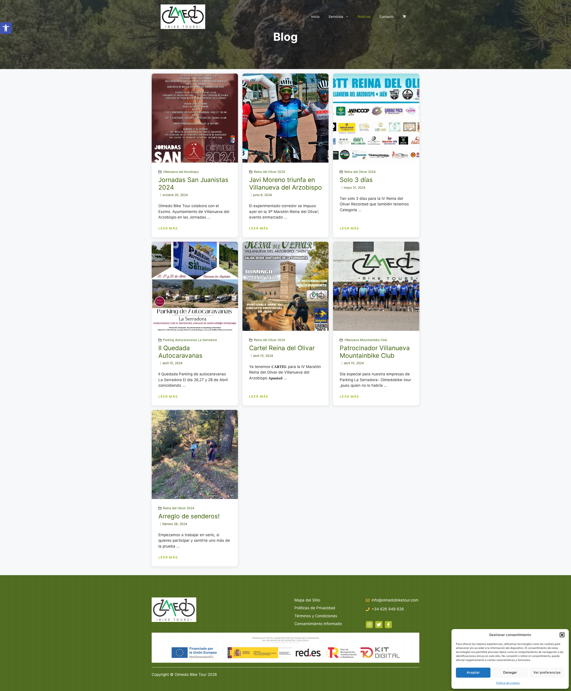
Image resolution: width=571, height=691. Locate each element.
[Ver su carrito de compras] (404, 16)
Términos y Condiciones (315, 616)
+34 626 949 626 (388, 609)
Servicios (336, 16)
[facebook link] (388, 624)
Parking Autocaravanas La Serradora (190, 340)
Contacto (386, 16)
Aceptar (473, 672)
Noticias (364, 16)
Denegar (510, 672)
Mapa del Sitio (307, 600)
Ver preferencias (547, 672)
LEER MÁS (168, 228)
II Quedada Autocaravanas (180, 351)
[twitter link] (378, 624)
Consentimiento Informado (318, 623)
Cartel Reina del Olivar (282, 348)
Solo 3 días (356, 180)
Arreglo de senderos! (189, 516)
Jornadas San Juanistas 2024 (193, 183)
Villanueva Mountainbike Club (365, 340)
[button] (6, 28)
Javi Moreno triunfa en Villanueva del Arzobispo (285, 183)
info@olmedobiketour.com (395, 600)
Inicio (315, 16)
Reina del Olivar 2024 (269, 172)
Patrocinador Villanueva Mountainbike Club (375, 351)
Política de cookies (508, 683)
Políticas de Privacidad (314, 608)
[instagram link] (369, 624)
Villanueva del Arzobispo (181, 172)
